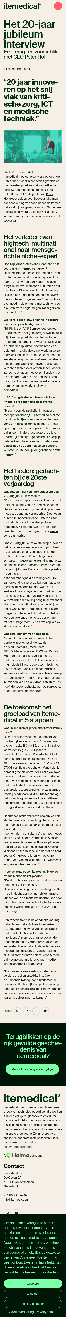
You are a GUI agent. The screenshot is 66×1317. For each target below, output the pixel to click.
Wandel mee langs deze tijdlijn (32, 1069)
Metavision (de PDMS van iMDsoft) (37, 651)
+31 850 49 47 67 (15, 1195)
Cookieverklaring (21, 1312)
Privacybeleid (46, 1312)
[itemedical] (22, 6)
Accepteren (33, 1284)
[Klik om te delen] (17, 1011)
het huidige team (19, 622)
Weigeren (33, 1294)
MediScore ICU (18, 647)
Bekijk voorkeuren (33, 1304)
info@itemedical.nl (16, 1199)
